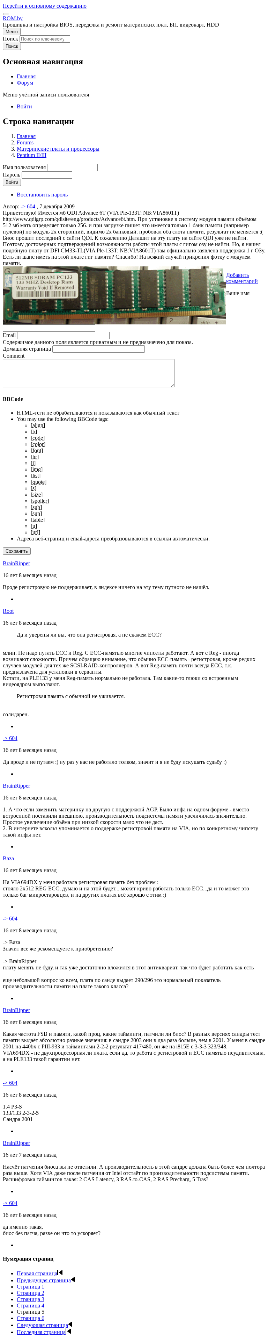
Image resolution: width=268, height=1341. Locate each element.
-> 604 (28, 206)
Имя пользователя (24, 167)
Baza (8, 858)
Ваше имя (238, 293)
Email (9, 335)
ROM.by (13, 18)
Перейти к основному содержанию (45, 6)
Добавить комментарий (242, 278)
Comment (13, 356)
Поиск (10, 39)
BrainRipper (16, 563)
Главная (26, 136)
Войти (24, 106)
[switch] (5, 14)
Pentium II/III (31, 155)
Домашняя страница (27, 349)
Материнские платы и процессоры (58, 149)
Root (8, 611)
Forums (25, 142)
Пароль (11, 175)
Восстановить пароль (42, 195)
